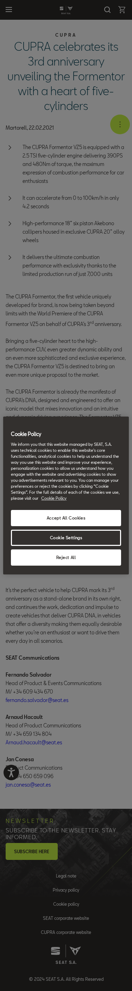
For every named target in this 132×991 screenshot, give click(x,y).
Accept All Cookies (66, 518)
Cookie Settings (66, 537)
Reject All (66, 557)
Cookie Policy (54, 498)
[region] (65, 495)
